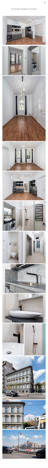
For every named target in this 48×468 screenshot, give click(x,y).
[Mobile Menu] (45, 2)
